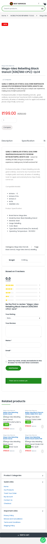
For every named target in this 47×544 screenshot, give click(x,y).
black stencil (10, 249)
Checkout (7, 503)
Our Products (9, 490)
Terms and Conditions (12, 522)
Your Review (11, 323)
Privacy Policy (9, 515)
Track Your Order (10, 493)
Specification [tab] (28, 141)
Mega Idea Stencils (8, 66)
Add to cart (24, 535)
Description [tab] (7, 141)
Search (42, 8)
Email (8, 351)
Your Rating (10, 314)
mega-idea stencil (23, 249)
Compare (7, 80)
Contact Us (8, 500)
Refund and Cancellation (13, 519)
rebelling (33, 249)
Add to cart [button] (20, 429)
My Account (8, 497)
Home (4, 16)
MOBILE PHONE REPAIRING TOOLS (22, 16)
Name (9, 340)
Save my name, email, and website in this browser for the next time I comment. (25, 362)
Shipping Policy (9, 526)
